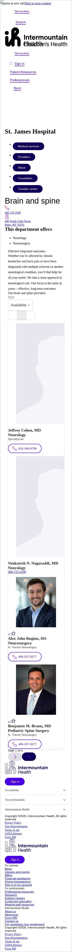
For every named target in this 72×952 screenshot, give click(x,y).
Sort (11, 297)
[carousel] (21, 315)
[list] (12, 315)
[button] (15, 781)
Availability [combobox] (18, 305)
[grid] (30, 315)
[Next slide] (29, 756)
